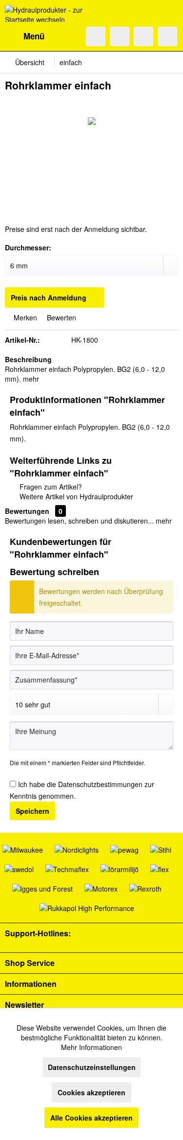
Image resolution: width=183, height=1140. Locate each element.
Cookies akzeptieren (91, 1092)
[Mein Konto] (143, 36)
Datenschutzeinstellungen (92, 1067)
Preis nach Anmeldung (48, 297)
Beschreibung (28, 359)
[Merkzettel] (119, 36)
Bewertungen (27, 511)
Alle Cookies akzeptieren (91, 1117)
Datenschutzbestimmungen (100, 784)
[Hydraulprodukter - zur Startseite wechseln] (48, 13)
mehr (31, 379)
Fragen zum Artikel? (50, 486)
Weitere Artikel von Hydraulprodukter (75, 496)
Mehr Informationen (91, 1047)
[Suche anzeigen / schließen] (95, 36)
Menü (33, 36)
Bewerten (60, 317)
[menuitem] (24, 36)
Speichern (32, 811)
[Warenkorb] (167, 36)
